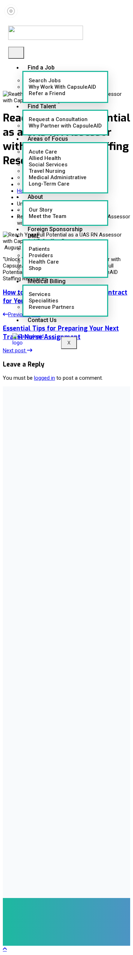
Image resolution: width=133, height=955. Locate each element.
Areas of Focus (48, 138)
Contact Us (42, 320)
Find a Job (41, 67)
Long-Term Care (49, 184)
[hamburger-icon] (16, 53)
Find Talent (42, 106)
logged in (44, 378)
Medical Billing (47, 281)
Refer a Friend (47, 93)
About (35, 196)
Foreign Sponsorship (55, 229)
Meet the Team (47, 216)
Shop (35, 268)
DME (34, 236)
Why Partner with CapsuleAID (65, 126)
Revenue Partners (51, 307)
